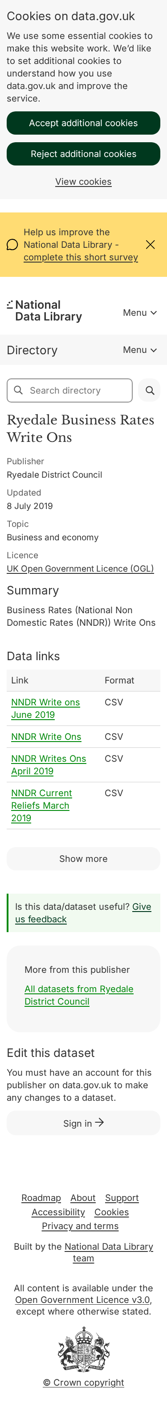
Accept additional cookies (83, 123)
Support (122, 1197)
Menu (135, 312)
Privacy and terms (80, 1226)
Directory (32, 350)
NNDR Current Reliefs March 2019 (41, 805)
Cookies (111, 1212)
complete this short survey (81, 257)
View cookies (83, 181)
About (83, 1197)
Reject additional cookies (84, 153)
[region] (83, 749)
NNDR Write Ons (46, 736)
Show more (83, 858)
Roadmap (41, 1197)
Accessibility (58, 1212)
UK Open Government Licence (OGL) (80, 569)
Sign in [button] (79, 1123)
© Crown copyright (83, 1382)
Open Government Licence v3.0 (82, 1299)
